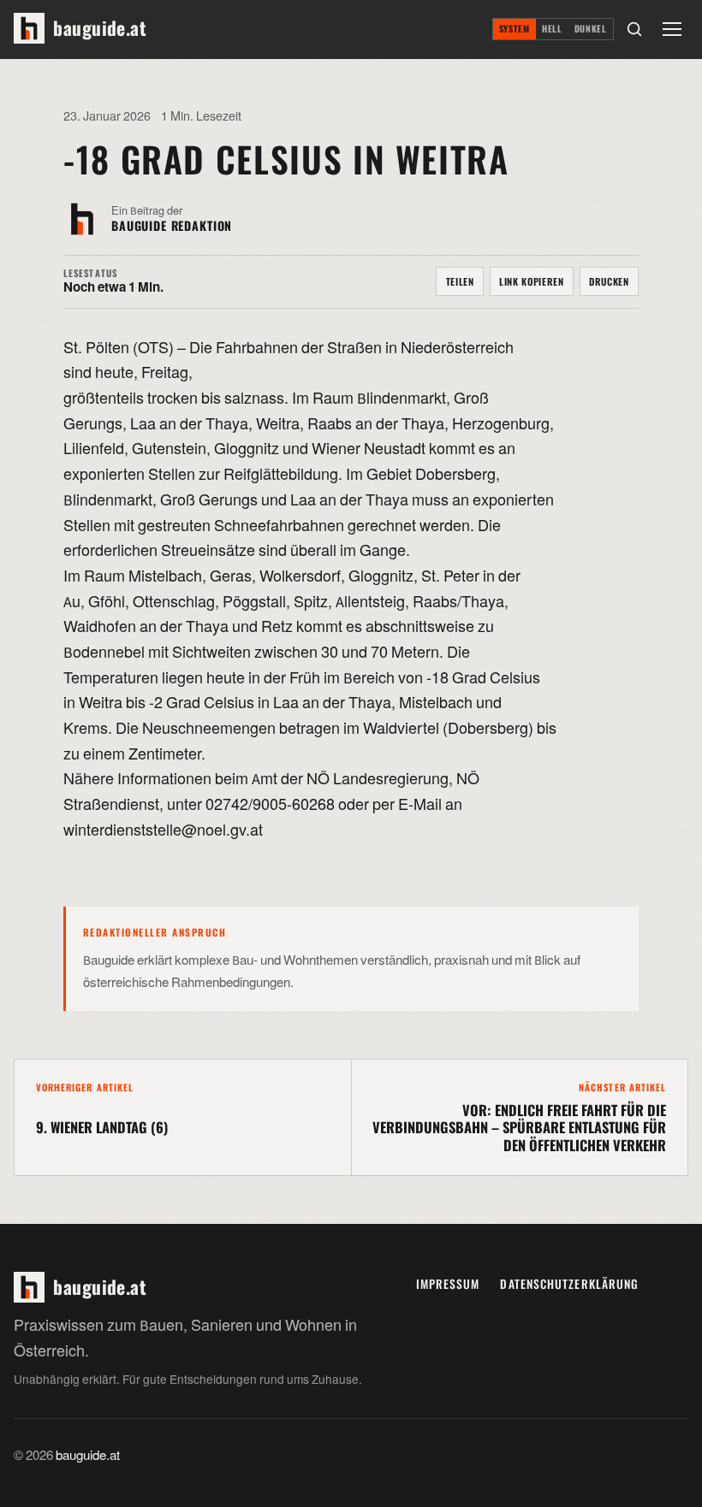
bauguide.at (88, 1455)
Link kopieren (531, 281)
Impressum (448, 1283)
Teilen (460, 281)
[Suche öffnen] (634, 29)
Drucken (609, 281)
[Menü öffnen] (672, 29)
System (514, 28)
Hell (552, 28)
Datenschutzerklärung (569, 1283)
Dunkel (590, 28)
